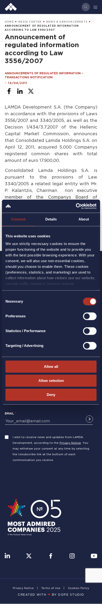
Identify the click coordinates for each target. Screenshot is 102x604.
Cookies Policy (78, 588)
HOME (9, 21)
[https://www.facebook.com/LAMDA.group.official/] (51, 556)
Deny (51, 395)
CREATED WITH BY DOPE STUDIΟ (51, 594)
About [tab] (84, 219)
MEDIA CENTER (30, 21)
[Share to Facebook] (9, 91)
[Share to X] (31, 91)
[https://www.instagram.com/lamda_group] (72, 556)
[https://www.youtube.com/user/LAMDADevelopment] (94, 556)
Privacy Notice (70, 442)
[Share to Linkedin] (20, 91)
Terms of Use (50, 588)
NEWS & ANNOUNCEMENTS (67, 21)
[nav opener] (95, 6)
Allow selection (51, 381)
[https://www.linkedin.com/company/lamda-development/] (7, 556)
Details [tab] (51, 219)
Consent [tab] (18, 219)
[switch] (90, 316)
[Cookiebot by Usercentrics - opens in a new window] (76, 206)
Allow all (51, 366)
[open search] (86, 7)
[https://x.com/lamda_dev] (29, 556)
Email (9, 413)
